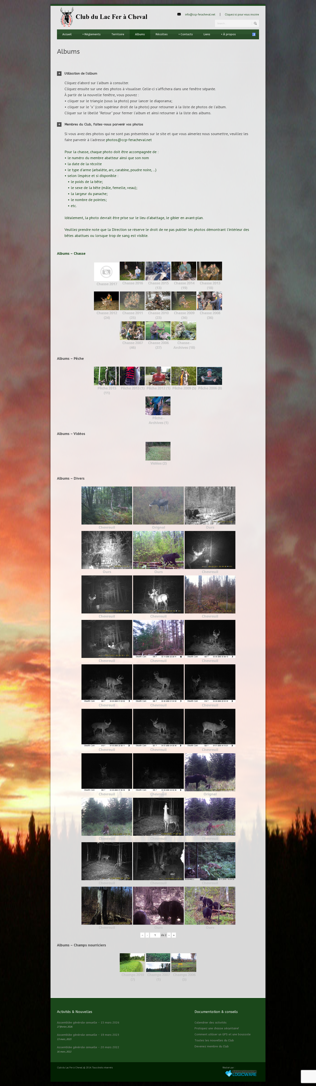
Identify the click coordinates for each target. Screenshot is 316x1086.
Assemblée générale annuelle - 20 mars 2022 (88, 1047)
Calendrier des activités (211, 1022)
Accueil (67, 34)
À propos (228, 34)
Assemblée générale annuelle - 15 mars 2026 (88, 1022)
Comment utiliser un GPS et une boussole (223, 1034)
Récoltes (162, 34)
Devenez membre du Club (212, 1046)
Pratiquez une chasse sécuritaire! (217, 1028)
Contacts (185, 34)
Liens (207, 34)
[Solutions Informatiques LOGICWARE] (241, 1076)
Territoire (117, 34)
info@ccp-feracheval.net (200, 14)
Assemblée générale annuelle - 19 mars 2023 (88, 1034)
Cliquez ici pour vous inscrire (242, 14)
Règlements (91, 34)
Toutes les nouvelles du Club (214, 1040)
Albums (140, 34)
